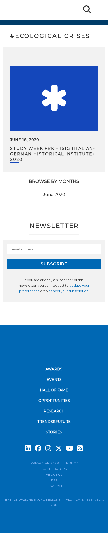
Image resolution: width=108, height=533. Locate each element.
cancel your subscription (68, 291)
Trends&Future (54, 421)
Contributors (54, 469)
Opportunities (54, 400)
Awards (54, 369)
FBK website (54, 486)
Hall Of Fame (54, 390)
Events (54, 379)
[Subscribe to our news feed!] (80, 448)
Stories (54, 432)
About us (54, 474)
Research (54, 411)
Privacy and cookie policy (54, 463)
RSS (54, 480)
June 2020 (54, 194)
